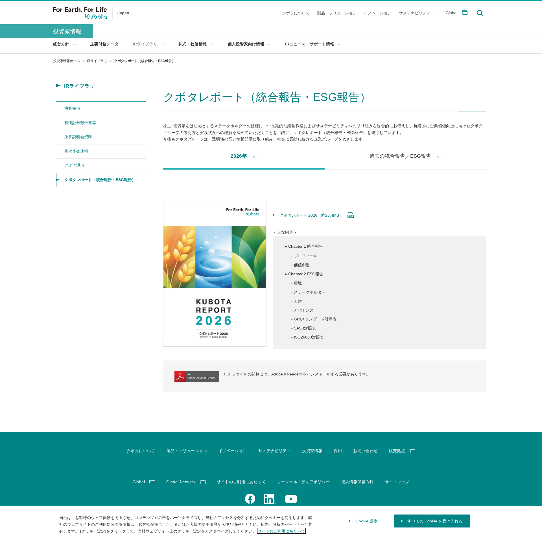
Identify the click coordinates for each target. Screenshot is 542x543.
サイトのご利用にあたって (281, 531)
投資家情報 (67, 31)
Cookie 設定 (366, 521)
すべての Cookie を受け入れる (434, 521)
